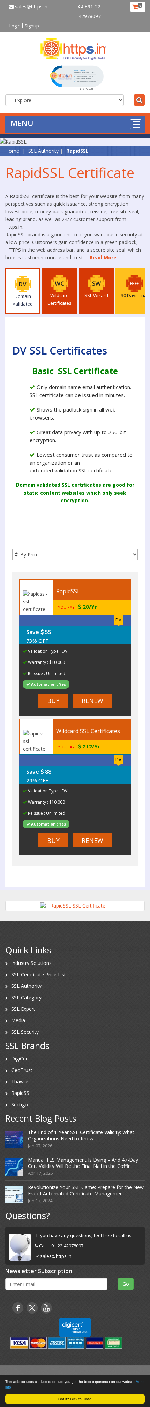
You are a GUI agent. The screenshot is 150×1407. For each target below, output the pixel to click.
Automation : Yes (48, 684)
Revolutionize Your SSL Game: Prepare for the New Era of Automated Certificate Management (86, 1190)
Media (18, 1020)
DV (118, 620)
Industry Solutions (31, 963)
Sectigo (19, 1104)
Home (12, 150)
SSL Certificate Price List (38, 974)
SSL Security (25, 1031)
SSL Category (26, 997)
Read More (103, 257)
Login (15, 25)
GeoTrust (21, 1070)
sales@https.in (30, 6)
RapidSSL (21, 1093)
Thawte (19, 1081)
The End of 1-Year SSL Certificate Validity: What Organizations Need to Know (81, 1135)
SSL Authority (43, 150)
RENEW (92, 701)
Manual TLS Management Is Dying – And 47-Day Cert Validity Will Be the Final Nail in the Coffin (83, 1162)
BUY (53, 701)
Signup (31, 25)
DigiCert (20, 1058)
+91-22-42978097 (66, 1246)
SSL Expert (23, 1009)
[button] (77, 77)
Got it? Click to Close (75, 1398)
